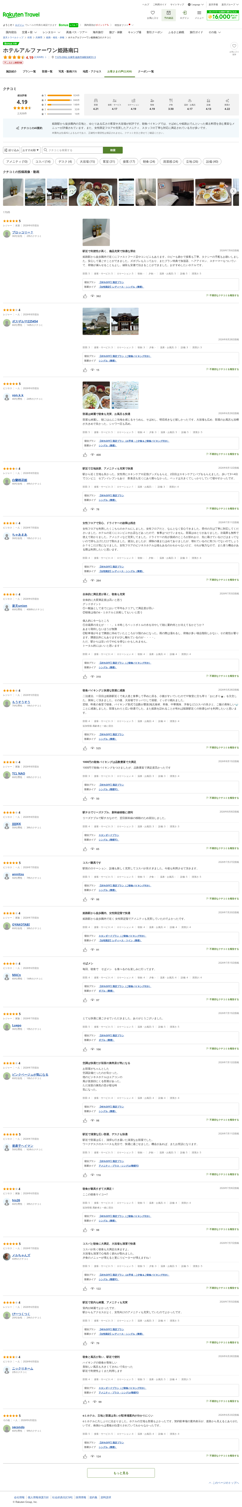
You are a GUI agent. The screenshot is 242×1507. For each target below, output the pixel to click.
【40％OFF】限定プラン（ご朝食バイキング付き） (125, 1216)
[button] (13, 192)
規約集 (93, 1497)
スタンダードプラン (109, 835)
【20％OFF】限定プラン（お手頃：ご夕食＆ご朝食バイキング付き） (134, 1274)
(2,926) (119, 71)
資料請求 (106, 1497)
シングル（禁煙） (108, 360)
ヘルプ (145, 4)
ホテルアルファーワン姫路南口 (41, 50)
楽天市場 (213, 4)
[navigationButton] (233, 191)
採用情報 (81, 1497)
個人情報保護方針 (38, 1497)
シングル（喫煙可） (109, 789)
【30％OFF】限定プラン (111, 282)
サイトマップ (177, 4)
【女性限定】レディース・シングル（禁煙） (121, 286)
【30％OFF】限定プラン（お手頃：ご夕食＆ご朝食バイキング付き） (134, 441)
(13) (68, 71)
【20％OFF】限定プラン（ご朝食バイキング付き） (125, 356)
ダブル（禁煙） (107, 990)
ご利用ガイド (160, 4)
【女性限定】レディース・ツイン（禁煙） (120, 940)
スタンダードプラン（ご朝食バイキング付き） (122, 935)
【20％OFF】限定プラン (111, 1035)
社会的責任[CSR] (62, 1497)
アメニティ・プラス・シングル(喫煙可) (119, 1165)
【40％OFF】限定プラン (111, 1106)
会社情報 (19, 1497)
